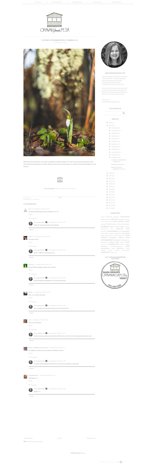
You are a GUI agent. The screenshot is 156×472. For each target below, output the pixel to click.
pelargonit (117, 240)
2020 (110, 184)
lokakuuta (115, 133)
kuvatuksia (113, 231)
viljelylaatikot (105, 252)
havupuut (121, 219)
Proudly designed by (108, 462)
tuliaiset (128, 248)
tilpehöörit (120, 248)
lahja (102, 233)
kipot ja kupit (114, 227)
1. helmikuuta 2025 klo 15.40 (40, 320)
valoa (110, 250)
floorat (36, 199)
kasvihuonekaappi (124, 224)
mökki (128, 235)
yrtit (116, 252)
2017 (110, 192)
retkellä (127, 242)
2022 (110, 178)
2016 (110, 194)
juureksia (103, 224)
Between (31, 264)
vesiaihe (117, 250)
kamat (109, 224)
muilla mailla (118, 235)
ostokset (121, 237)
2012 (110, 205)
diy (106, 219)
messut (107, 235)
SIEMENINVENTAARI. (117, 164)
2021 (110, 181)
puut (117, 242)
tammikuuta (115, 157)
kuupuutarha (104, 231)
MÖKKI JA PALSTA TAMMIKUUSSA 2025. (118, 168)
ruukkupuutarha (113, 244)
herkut (106, 221)
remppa (121, 242)
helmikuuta (115, 155)
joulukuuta (115, 128)
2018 (110, 189)
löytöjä (127, 233)
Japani (127, 221)
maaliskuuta (115, 152)
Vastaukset (34, 218)
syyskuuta (114, 136)
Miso (111, 235)
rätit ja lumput (125, 244)
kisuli (122, 227)
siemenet (104, 246)
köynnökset (126, 231)
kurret (112, 229)
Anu (30, 209)
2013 (110, 203)
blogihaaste (116, 217)
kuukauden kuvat (123, 229)
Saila (30, 236)
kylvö (120, 231)
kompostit (127, 227)
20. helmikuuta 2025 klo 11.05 (56, 222)
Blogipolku (63, 188)
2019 (110, 186)
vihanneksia (126, 250)
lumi (122, 233)
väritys (112, 252)
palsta (128, 237)
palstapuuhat (107, 240)
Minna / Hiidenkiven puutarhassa (38, 347)
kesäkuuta (115, 144)
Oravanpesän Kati (39, 222)
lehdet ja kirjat (109, 233)
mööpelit (104, 237)
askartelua (109, 217)
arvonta (103, 217)
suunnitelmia (105, 248)
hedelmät (127, 219)
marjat (103, 235)
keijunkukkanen (33, 375)
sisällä (127, 246)
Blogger (82, 453)
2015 (110, 197)
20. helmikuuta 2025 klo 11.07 (56, 333)
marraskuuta (115, 130)
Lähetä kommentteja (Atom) (35, 441)
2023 (110, 176)
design (103, 219)
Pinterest (74, 188)
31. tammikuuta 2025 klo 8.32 (42, 264)
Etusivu (38, 2)
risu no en (104, 244)
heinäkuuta (115, 141)
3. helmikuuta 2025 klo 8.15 (57, 347)
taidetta (113, 248)
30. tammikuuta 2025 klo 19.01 (41, 209)
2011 (110, 208)
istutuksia (121, 221)
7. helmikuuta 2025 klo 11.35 (47, 375)
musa (124, 235)
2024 (110, 173)
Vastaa (30, 214)
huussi (110, 221)
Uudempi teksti (28, 438)
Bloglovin (97, 2)
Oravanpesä (57, 2)
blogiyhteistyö (125, 217)
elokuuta (114, 138)
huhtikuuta (115, 149)
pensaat (123, 240)
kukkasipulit (104, 229)
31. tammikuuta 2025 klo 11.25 (41, 292)
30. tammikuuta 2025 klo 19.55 (41, 236)
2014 (110, 200)
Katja (30, 292)
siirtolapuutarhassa (116, 246)
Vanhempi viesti (91, 438)
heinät (102, 221)
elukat (109, 219)
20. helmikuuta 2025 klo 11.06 (56, 278)
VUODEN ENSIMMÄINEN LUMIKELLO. (118, 160)
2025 (110, 125)
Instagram (116, 2)
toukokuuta (115, 146)
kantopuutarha (115, 224)
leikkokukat (117, 233)
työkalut (103, 250)
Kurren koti (77, 2)
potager (112, 242)
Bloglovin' (58, 188)
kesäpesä (105, 226)
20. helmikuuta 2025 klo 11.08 (56, 361)
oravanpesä (113, 237)
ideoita (115, 221)
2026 (110, 123)
